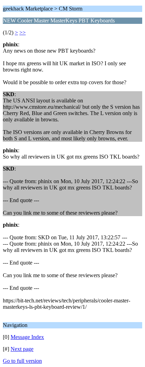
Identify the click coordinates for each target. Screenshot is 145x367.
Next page (22, 349)
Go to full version (22, 361)
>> (22, 32)
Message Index (27, 337)
